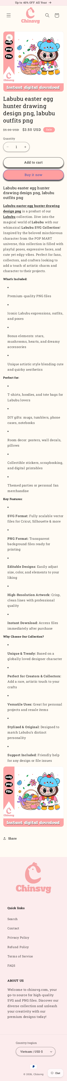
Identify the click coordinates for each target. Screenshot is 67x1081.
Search (12, 919)
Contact (13, 928)
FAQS (11, 965)
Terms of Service (20, 956)
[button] (8, 15)
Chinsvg (39, 1074)
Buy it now (34, 175)
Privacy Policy (18, 937)
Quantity (9, 138)
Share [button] (12, 838)
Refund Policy (18, 947)
